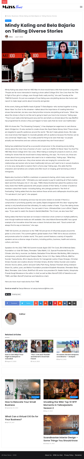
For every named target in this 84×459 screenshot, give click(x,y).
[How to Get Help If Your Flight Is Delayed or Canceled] (16, 346)
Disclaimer (78, 455)
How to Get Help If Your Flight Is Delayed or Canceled (14, 356)
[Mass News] (12, 7)
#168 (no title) (58, 455)
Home (8, 16)
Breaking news (16, 294)
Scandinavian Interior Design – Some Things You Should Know (61, 439)
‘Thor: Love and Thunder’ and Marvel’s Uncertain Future (40, 356)
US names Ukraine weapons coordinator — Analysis (68, 355)
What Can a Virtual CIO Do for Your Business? (21, 418)
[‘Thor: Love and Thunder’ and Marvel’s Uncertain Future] (42, 346)
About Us (48, 455)
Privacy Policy (68, 455)
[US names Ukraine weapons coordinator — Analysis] (68, 346)
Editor (11, 37)
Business (15, 16)
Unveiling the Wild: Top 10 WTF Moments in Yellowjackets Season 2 (60, 405)
